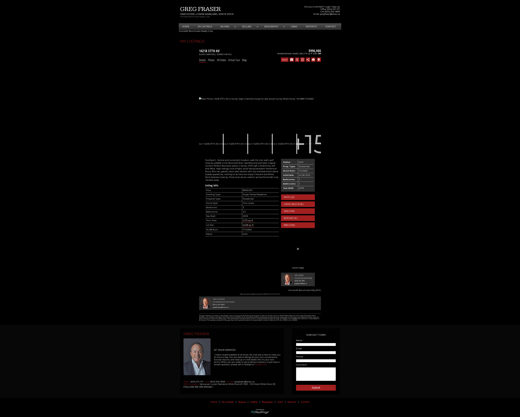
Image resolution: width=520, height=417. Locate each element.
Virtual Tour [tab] (234, 60)
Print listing (289, 225)
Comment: (302, 365)
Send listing (289, 211)
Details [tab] (202, 60)
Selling (253, 402)
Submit (316, 387)
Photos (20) (289, 197)
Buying (242, 402)
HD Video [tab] (221, 60)
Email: (299, 348)
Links (294, 26)
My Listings (205, 26)
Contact (330, 26)
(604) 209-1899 (300, 280)
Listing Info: (212, 185)
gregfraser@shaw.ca (330, 14)
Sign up (336, 7)
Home (185, 26)
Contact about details (294, 204)
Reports (311, 26)
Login (328, 7)
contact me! (261, 364)
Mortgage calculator (299, 218)
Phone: (299, 356)
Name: (299, 340)
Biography (267, 402)
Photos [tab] (211, 60)
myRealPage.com (260, 412)
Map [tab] (244, 60)
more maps (298, 268)
